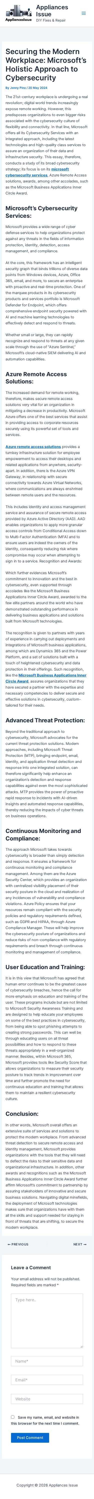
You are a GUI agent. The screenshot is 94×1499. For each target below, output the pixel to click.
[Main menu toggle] (83, 13)
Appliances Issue (52, 11)
